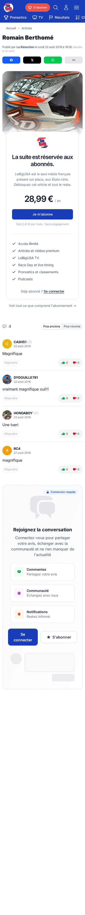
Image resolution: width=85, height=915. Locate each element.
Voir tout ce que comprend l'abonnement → (42, 306)
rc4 (17, 449)
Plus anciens (51, 326)
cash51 (20, 342)
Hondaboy (23, 413)
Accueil (11, 28)
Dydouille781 (26, 377)
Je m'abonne (43, 214)
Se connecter (54, 291)
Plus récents (72, 326)
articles (27, 28)
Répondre (10, 362)
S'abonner (61, 637)
